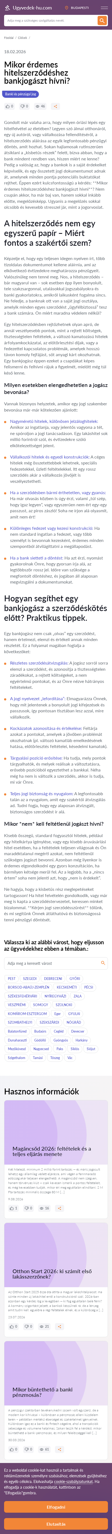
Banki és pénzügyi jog (20, 94)
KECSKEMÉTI (67, 987)
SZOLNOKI (64, 1005)
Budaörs (40, 1031)
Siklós (75, 1049)
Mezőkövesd (17, 1049)
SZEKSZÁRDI (49, 1022)
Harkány (82, 1040)
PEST (11, 979)
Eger (57, 1014)
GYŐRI (75, 979)
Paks (60, 1049)
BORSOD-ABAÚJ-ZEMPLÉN (28, 987)
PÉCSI (88, 987)
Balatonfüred (17, 1031)
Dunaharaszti (17, 1040)
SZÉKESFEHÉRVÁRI (22, 996)
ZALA (78, 996)
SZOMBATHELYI (20, 1022)
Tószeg (55, 1058)
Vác (70, 1058)
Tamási (38, 1058)
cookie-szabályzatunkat (73, 1481)
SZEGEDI (29, 979)
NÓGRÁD (74, 1022)
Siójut (91, 1049)
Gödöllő (40, 1040)
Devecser (77, 1031)
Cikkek (22, 37)
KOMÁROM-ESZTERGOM (27, 1014)
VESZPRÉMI (17, 1005)
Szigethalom (16, 1058)
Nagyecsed (41, 1049)
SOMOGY (40, 1005)
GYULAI (74, 1014)
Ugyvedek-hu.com (32, 8)
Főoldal (9, 37)
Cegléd (59, 1031)
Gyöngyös (61, 1040)
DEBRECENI (53, 979)
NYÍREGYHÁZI (55, 996)
